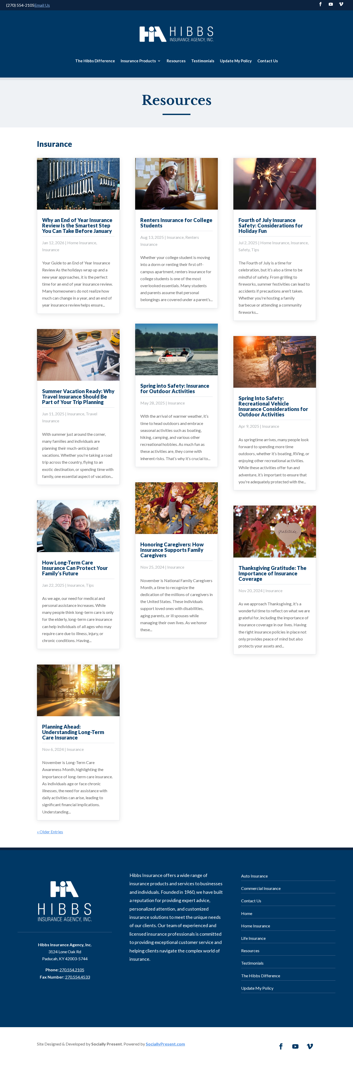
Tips (90, 585)
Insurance (50, 249)
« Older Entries (50, 831)
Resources (176, 60)
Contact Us (267, 60)
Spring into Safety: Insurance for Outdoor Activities (174, 388)
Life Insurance (253, 938)
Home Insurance (81, 242)
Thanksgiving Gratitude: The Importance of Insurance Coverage (272, 573)
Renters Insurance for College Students (176, 222)
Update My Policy (236, 60)
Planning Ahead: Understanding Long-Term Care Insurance (73, 732)
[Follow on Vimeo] (341, 4)
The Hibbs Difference (95, 60)
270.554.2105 (71, 969)
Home (246, 913)
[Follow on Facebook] (320, 4)
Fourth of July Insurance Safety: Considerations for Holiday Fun (271, 225)
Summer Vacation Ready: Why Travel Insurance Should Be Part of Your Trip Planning (78, 396)
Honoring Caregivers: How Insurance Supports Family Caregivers (172, 549)
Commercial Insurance (261, 888)
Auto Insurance (254, 875)
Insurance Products (138, 60)
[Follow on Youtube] (331, 4)
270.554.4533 (77, 976)
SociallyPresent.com (165, 1043)
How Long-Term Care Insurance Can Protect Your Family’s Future (75, 567)
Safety (244, 249)
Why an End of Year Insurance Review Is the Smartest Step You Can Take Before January (77, 225)
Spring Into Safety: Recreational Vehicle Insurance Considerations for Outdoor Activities (273, 406)
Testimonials (202, 60)
